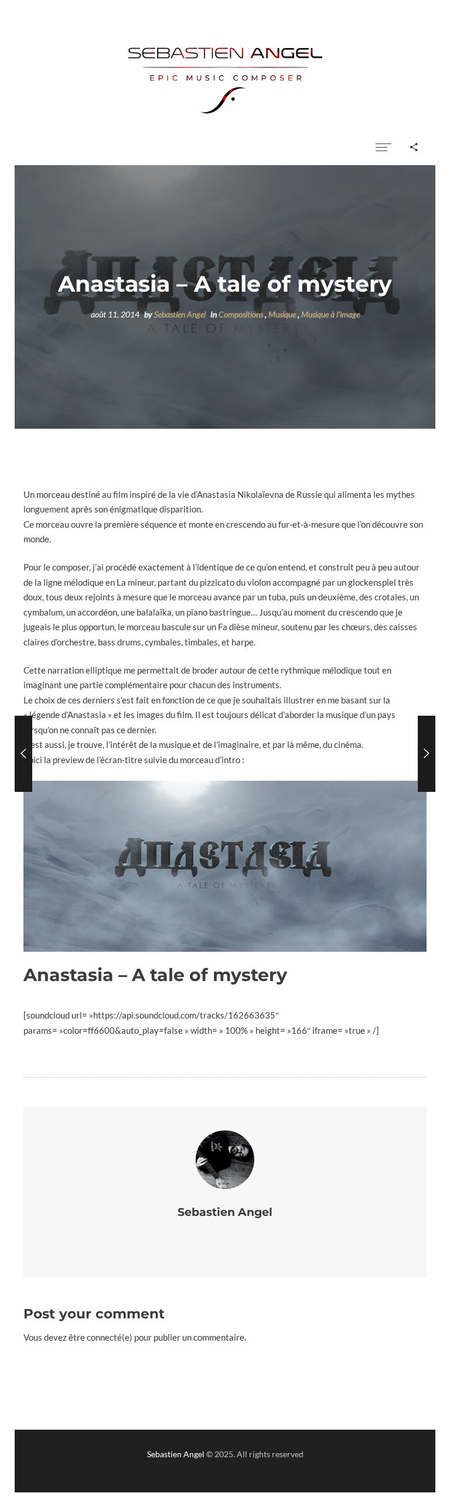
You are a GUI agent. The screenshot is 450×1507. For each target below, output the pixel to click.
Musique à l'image (330, 314)
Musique (282, 314)
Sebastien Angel (180, 314)
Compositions (241, 314)
